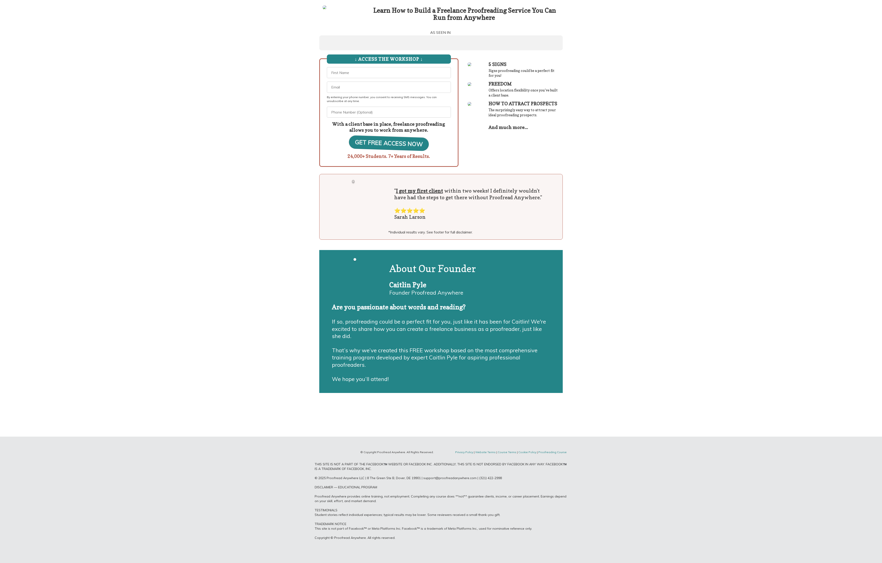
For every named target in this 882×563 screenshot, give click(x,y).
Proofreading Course (552, 452)
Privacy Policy (464, 452)
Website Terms (485, 452)
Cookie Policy (527, 452)
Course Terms (507, 452)
